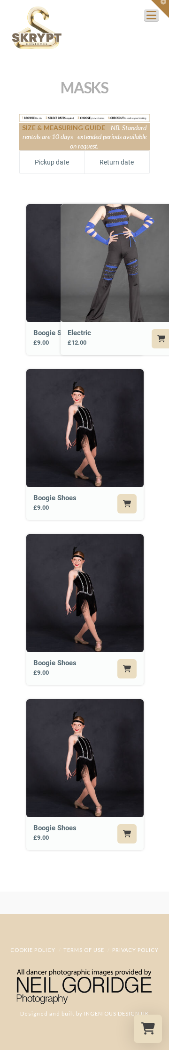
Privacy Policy (135, 950)
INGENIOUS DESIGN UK (116, 1013)
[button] (160, 9)
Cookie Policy (32, 950)
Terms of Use (83, 950)
